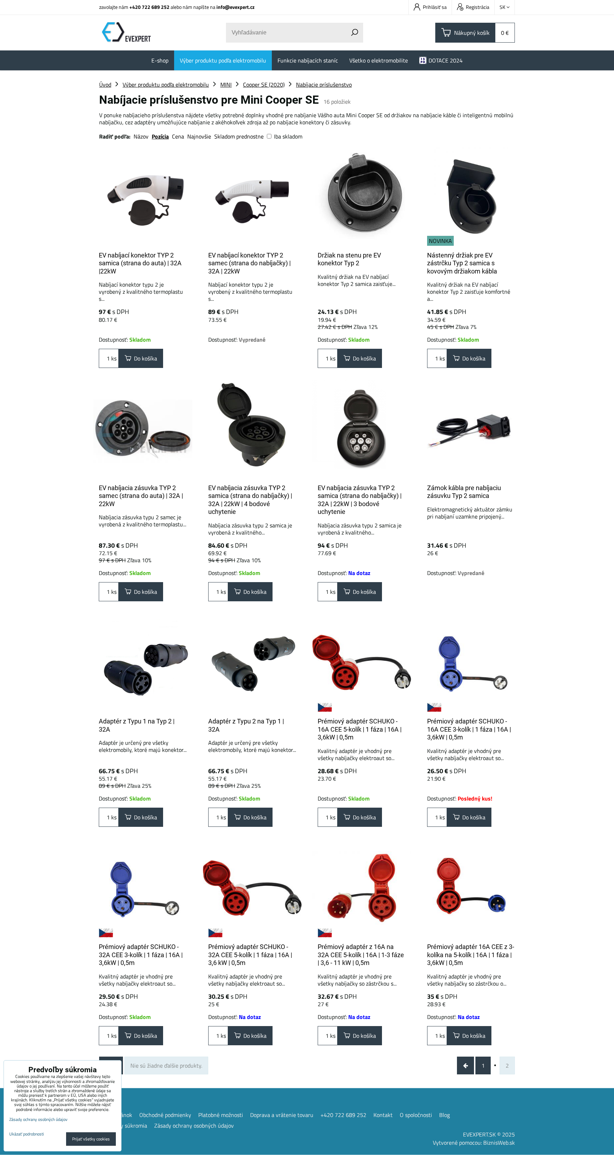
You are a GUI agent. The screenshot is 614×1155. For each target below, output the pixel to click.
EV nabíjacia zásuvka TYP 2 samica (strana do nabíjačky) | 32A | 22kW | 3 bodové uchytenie (360, 500)
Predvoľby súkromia (123, 1125)
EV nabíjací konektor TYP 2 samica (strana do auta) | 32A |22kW (140, 263)
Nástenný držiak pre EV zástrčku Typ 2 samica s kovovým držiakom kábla (462, 263)
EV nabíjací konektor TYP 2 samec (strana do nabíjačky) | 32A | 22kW (249, 263)
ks (113, 358)
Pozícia (160, 136)
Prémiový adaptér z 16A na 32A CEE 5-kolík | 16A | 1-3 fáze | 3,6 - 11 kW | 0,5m (361, 954)
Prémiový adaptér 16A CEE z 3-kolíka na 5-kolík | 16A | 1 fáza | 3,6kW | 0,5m (470, 954)
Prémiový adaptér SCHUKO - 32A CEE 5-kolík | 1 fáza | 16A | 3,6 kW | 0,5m (250, 954)
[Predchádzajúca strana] (465, 1065)
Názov (141, 136)
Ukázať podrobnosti (26, 1134)
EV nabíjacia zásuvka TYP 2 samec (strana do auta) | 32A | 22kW (141, 496)
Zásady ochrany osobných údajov (194, 1125)
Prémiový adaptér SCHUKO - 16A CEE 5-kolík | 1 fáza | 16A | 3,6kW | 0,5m (360, 729)
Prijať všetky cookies (91, 1138)
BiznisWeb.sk (499, 1142)
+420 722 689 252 (149, 7)
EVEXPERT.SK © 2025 (489, 1134)
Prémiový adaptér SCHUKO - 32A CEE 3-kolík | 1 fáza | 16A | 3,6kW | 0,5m (141, 954)
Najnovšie (199, 136)
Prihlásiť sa (435, 7)
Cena (178, 136)
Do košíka (144, 358)
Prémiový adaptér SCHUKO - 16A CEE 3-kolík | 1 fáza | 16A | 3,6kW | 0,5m (469, 729)
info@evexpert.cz (235, 7)
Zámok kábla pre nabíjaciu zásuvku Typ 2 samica (464, 492)
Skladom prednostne (239, 136)
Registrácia (477, 7)
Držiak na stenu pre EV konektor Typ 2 (349, 259)
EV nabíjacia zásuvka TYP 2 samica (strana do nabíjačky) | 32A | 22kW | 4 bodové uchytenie (250, 500)
